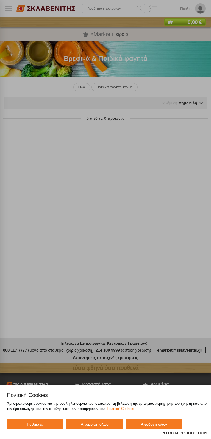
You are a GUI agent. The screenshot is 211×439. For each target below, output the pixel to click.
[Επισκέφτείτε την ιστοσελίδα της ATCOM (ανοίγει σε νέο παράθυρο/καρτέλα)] (184, 433)
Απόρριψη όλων (95, 424)
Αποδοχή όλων (154, 424)
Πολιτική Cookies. (121, 409)
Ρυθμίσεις (35, 424)
